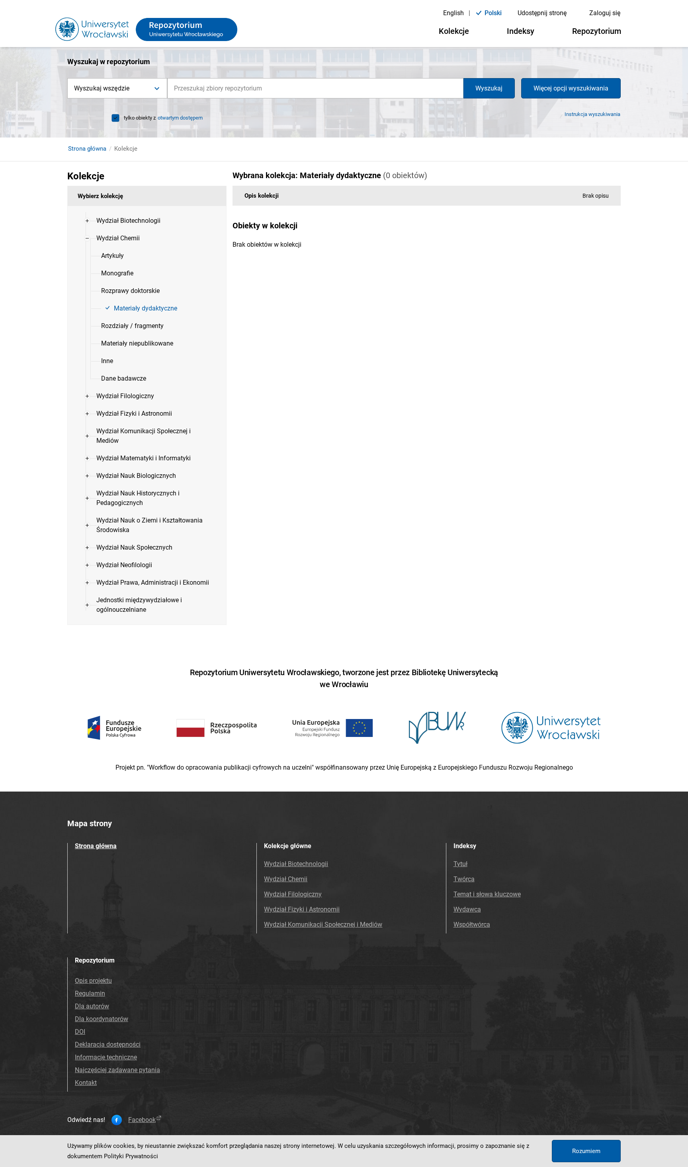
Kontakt (86, 1082)
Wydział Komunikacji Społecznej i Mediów (323, 924)
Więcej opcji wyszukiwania (571, 88)
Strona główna (87, 148)
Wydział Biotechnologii (296, 864)
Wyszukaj (488, 88)
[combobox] (315, 88)
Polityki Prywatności (131, 1156)
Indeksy (520, 31)
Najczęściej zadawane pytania (117, 1070)
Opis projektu (93, 980)
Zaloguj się (604, 13)
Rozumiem (586, 1151)
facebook (142, 1120)
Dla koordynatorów (101, 1019)
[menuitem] (128, 221)
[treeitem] (147, 221)
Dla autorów (92, 1006)
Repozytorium (596, 31)
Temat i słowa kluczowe (487, 894)
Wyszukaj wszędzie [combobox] (101, 88)
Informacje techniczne (106, 1057)
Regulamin (90, 993)
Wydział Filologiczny (293, 894)
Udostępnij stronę (542, 13)
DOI (80, 1031)
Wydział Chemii (285, 879)
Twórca (464, 879)
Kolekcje (454, 31)
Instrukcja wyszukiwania (592, 114)
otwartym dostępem (180, 118)
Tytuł (460, 864)
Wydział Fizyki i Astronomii (302, 909)
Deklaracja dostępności (108, 1044)
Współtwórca (471, 924)
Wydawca (467, 909)
